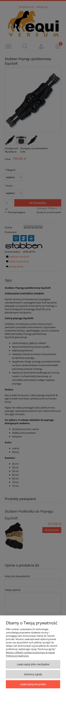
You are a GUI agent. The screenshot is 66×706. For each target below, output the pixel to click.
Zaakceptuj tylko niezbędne (33, 664)
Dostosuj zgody (33, 674)
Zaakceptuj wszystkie (33, 684)
